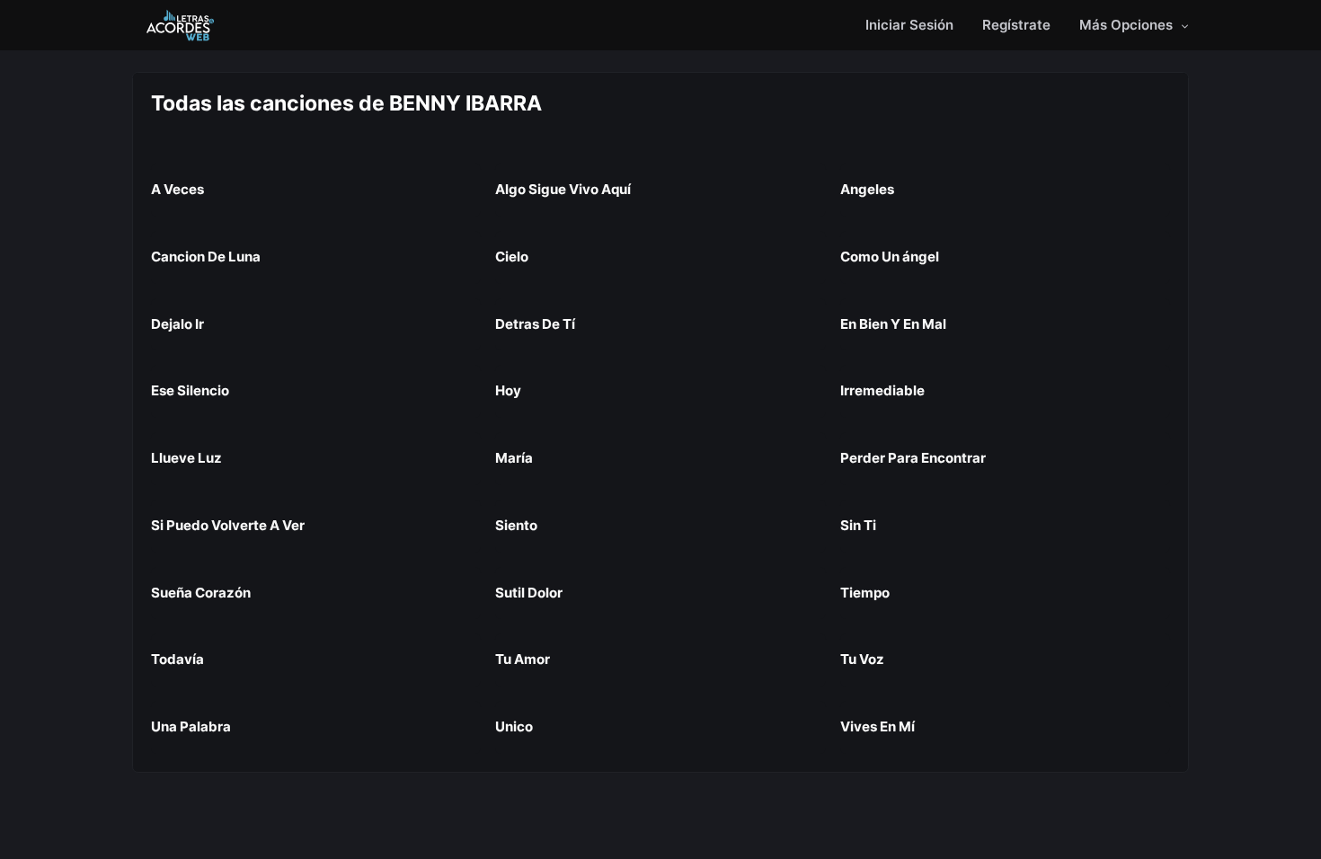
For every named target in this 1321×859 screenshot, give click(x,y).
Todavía (177, 659)
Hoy (508, 390)
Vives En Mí (877, 726)
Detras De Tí (535, 323)
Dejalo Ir (177, 323)
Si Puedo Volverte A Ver (228, 525)
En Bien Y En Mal (893, 323)
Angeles (867, 189)
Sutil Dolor (529, 592)
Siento (516, 525)
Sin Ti (858, 525)
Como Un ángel (889, 256)
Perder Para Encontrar (913, 457)
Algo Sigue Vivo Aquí (563, 189)
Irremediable (882, 390)
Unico (514, 726)
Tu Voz (862, 659)
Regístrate (1016, 24)
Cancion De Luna (206, 256)
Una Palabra (191, 726)
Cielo (511, 256)
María (514, 457)
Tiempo (865, 592)
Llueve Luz (186, 457)
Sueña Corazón (201, 592)
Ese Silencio (190, 390)
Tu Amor (522, 659)
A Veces (177, 189)
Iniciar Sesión (909, 24)
